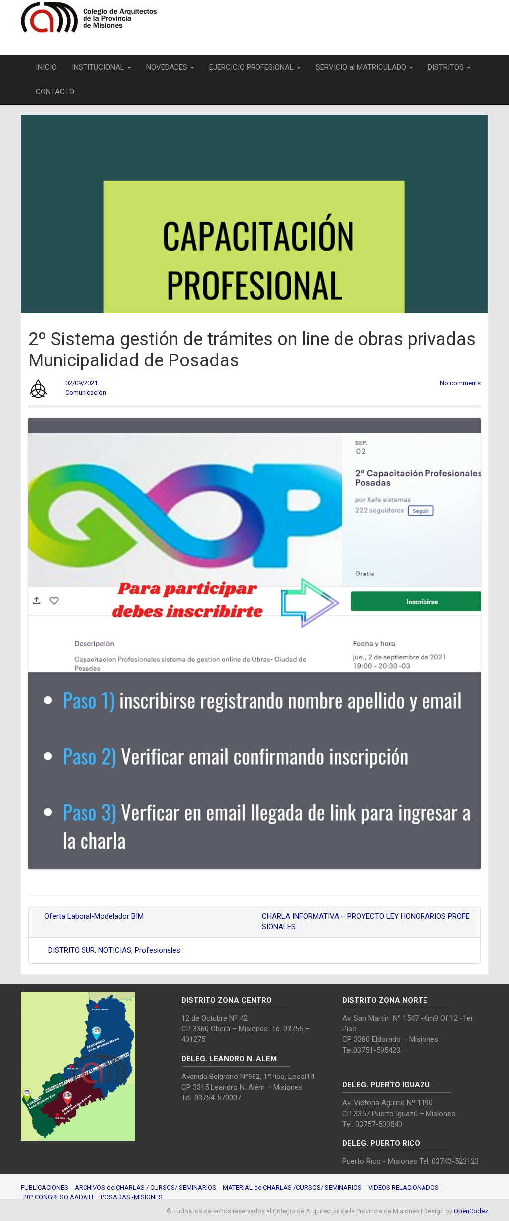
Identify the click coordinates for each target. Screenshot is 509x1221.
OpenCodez (471, 1211)
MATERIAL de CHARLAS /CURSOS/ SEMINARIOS (292, 1187)
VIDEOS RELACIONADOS (403, 1187)
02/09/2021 (81, 383)
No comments (460, 383)
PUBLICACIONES (44, 1187)
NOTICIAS (114, 950)
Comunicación (85, 392)
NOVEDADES (167, 67)
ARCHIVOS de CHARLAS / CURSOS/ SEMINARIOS (145, 1187)
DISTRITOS (447, 67)
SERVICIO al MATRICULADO (362, 67)
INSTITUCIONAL (99, 67)
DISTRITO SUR (71, 950)
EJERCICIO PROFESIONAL (252, 67)
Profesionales (157, 950)
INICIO (46, 67)
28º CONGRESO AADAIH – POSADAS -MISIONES (93, 1197)
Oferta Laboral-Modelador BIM (93, 916)
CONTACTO (55, 91)
